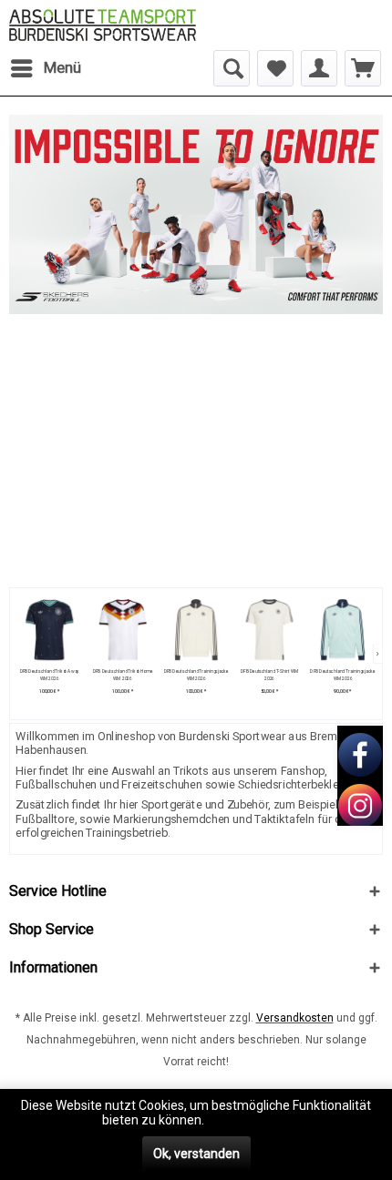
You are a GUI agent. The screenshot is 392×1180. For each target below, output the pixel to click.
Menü (62, 67)
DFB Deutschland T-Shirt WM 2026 (269, 675)
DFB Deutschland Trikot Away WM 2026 (48, 675)
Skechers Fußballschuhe (196, 214)
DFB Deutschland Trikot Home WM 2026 (123, 675)
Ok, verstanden (196, 1153)
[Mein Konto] (319, 68)
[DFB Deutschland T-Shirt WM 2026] (269, 630)
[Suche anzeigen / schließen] (231, 68)
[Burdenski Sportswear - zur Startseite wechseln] (102, 25)
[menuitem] (45, 68)
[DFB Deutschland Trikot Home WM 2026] (122, 630)
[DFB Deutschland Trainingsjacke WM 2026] (195, 630)
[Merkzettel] (275, 68)
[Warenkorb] (363, 68)
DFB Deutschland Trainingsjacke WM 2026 (195, 675)
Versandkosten (295, 1018)
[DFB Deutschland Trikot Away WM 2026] (48, 630)
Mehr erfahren (249, 1120)
